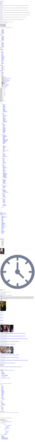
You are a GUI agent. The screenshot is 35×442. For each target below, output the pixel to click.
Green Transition (3, 223)
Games (2, 58)
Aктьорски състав (10, 295)
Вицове (2, 390)
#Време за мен (3, 231)
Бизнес (2, 219)
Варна (2, 73)
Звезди (1, 345)
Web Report (3, 232)
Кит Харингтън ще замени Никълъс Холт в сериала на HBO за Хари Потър (9, 341)
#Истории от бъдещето (4, 216)
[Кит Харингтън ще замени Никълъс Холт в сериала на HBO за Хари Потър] (6, 353)
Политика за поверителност (5, 437)
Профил (3, 238)
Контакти (3, 372)
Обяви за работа (3, 217)
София (2, 407)
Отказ (2, 214)
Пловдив (3, 72)
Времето (3, 57)
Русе (2, 74)
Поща (1, 238)
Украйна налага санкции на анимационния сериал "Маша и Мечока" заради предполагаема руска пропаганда (14, 338)
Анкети (2, 55)
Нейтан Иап (1, 320)
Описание (1, 295)
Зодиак (2, 59)
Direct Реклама (3, 69)
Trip (2, 229)
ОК (0, 214)
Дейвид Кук (1, 317)
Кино (2, 60)
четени (2, 324)
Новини (1, 342)
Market (2, 67)
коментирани (5, 324)
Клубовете (3, 226)
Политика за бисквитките (5, 375)
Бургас (2, 409)
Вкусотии (3, 56)
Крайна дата (4, 213)
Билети (2, 68)
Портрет (1, 334)
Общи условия (3, 373)
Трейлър (6, 295)
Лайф (2, 218)
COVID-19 (3, 63)
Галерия (4, 295)
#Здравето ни (3, 227)
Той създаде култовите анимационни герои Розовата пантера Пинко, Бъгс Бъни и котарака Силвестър (13, 333)
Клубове (3, 395)
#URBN (2, 224)
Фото (2, 62)
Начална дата (1, 213)
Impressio (3, 222)
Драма (1, 27)
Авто (2, 54)
